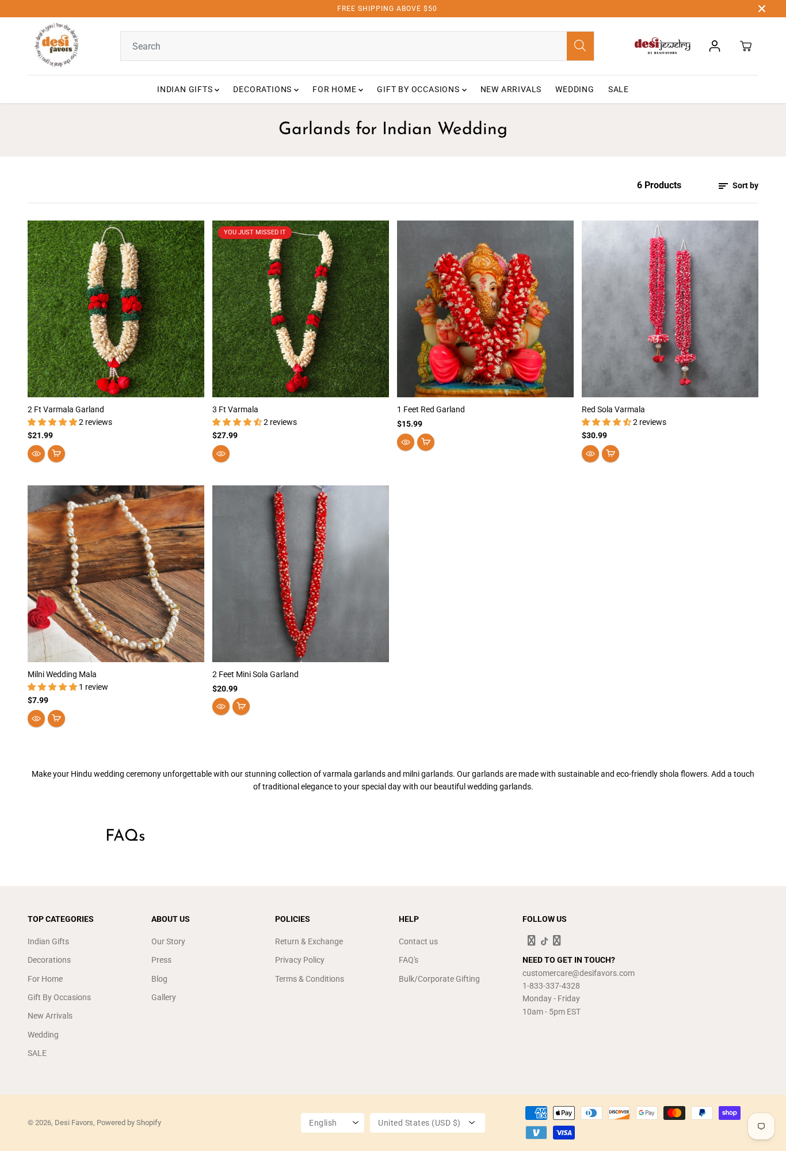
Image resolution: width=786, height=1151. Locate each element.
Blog (159, 978)
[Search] (580, 46)
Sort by (744, 185)
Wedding (574, 89)
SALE (618, 89)
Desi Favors (74, 1122)
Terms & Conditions (309, 978)
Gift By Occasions (419, 89)
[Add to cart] (56, 453)
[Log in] (714, 46)
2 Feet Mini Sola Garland (255, 674)
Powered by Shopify (129, 1122)
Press (161, 959)
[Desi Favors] (56, 46)
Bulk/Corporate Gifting (439, 978)
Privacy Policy (300, 959)
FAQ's (408, 959)
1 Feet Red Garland (431, 409)
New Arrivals (511, 89)
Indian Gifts (186, 89)
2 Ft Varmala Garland (66, 409)
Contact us (418, 941)
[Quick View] (36, 453)
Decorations (263, 89)
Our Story (168, 941)
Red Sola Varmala (613, 409)
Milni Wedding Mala (62, 674)
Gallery (163, 997)
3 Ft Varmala (235, 409)
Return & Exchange (309, 941)
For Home (335, 89)
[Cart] (745, 46)
